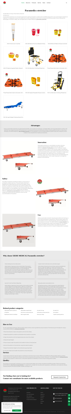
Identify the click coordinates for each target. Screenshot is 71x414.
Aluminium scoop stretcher (27, 312)
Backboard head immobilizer (11, 314)
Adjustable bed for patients (11, 310)
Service (39, 2)
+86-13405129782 (58, 398)
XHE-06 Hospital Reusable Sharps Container (35, 92)
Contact (48, 2)
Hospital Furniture (30, 397)
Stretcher (28, 392)
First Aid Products (30, 394)
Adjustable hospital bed (26, 310)
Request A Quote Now (59, 377)
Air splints (7, 312)
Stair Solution (29, 396)
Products (34, 2)
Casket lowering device (58, 314)
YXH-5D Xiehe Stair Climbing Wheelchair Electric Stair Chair (39, 68)
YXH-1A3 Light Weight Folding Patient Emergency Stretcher (17, 117)
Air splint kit (56, 310)
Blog (41, 403)
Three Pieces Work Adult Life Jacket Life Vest (57, 68)
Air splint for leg (40, 310)
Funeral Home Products (31, 399)
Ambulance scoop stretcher (43, 312)
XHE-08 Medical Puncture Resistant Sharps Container (37, 43)
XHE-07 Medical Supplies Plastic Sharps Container (15, 68)
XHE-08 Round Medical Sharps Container (57, 43)
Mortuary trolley (40, 314)
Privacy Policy (61, 411)
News (44, 2)
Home (22, 2)
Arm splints (55, 312)
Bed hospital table (25, 314)
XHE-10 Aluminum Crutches (13, 43)
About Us (28, 2)
